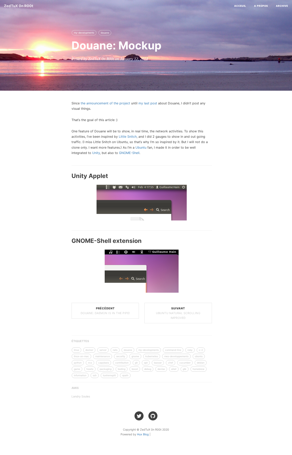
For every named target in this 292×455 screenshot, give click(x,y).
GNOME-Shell (129, 153)
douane (105, 32)
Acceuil (240, 5)
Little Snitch (128, 137)
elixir (173, 368)
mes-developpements (176, 356)
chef (170, 362)
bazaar (158, 362)
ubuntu (199, 356)
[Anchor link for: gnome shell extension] (67, 240)
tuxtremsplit (109, 375)
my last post (147, 103)
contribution (122, 362)
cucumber (184, 362)
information (80, 375)
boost (135, 368)
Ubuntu (140, 147)
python (78, 362)
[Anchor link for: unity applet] (67, 175)
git (136, 362)
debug (147, 368)
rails (115, 349)
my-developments (84, 32)
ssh (95, 375)
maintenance (102, 356)
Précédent (105, 311)
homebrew (198, 368)
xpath (125, 375)
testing (121, 368)
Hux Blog (143, 434)
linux (76, 349)
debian (200, 362)
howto (89, 368)
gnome (135, 356)
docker (89, 349)
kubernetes (151, 356)
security (120, 356)
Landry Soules (81, 396)
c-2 (201, 349)
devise (161, 368)
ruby (190, 349)
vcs (90, 362)
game (77, 368)
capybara (103, 362)
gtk (184, 368)
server (103, 349)
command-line (173, 349)
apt (146, 362)
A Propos (261, 5)
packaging (105, 368)
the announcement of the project (105, 103)
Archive (282, 5)
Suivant (178, 313)
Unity (96, 153)
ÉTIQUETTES (80, 341)
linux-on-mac (81, 356)
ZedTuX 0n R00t (18, 6)
